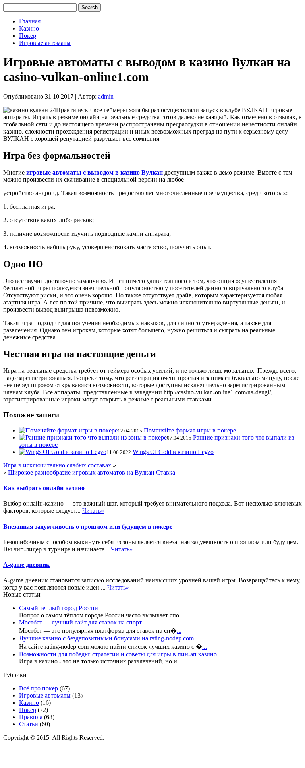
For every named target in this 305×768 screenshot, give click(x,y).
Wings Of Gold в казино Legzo (173, 451)
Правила (30, 717)
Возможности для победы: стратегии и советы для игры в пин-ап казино (118, 654)
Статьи (28, 724)
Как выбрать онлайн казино (44, 488)
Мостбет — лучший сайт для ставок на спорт (80, 622)
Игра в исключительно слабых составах (57, 465)
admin (106, 96)
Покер (27, 35)
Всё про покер (38, 688)
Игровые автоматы (45, 42)
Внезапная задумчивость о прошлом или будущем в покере (87, 526)
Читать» (93, 510)
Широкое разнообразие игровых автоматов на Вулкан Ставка (91, 472)
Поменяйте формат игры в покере (190, 430)
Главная (30, 21)
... (181, 615)
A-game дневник (26, 564)
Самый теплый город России (58, 608)
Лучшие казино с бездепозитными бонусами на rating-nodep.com (106, 638)
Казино (29, 28)
